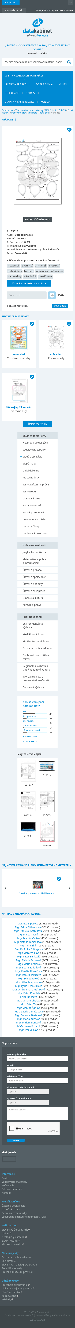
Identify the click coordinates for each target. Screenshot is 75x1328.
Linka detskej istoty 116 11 (17, 1288)
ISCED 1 (49, 110)
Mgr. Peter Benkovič (28, 956)
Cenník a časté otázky (19, 101)
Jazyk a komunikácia (34, 552)
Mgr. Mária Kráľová (29, 963)
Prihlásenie (10, 2)
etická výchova (15, 271)
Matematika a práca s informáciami (34, 561)
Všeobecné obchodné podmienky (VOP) (24, 1216)
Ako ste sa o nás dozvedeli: (20, 1087)
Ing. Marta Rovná (28, 934)
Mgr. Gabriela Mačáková (29, 1011)
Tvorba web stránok (14, 1315)
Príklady (6, 1299)
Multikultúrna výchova (36, 641)
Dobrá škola (44, 84)
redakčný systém (34, 1315)
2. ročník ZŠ (27, 265)
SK (70, 2)
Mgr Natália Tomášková (28, 941)
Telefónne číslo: (15, 1076)
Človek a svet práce (34, 590)
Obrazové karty (31, 498)
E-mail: (10, 1065)
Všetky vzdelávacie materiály (24, 75)
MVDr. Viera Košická (28, 1026)
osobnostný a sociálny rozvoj (49, 271)
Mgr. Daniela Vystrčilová (28, 930)
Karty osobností (32, 505)
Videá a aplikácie (32, 456)
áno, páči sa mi (29, 716)
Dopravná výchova (33, 687)
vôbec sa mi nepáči (31, 730)
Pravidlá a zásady (12, 1268)
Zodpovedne (9, 1295)
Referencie (12, 93)
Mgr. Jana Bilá (28, 945)
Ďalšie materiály (37, 424)
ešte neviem (28, 720)
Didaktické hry (31, 470)
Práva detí (44, 112)
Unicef (5, 1233)
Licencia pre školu (17, 84)
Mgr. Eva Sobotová (28, 978)
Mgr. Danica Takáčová (28, 974)
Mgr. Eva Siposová (27, 923)
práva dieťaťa (30, 276)
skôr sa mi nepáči (30, 725)
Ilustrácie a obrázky (34, 519)
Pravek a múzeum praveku (17, 1272)
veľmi (25, 711)
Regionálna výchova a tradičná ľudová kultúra (36, 667)
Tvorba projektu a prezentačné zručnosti (36, 678)
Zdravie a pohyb (32, 604)
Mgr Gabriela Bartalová (28, 1015)
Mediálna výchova (33, 634)
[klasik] (52, 295)
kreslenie (28, 271)
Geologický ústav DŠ (13, 1237)
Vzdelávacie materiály (14, 1181)
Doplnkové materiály (35, 533)
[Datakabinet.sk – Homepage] (37, 25)
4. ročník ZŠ (60, 110)
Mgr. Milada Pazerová (28, 960)
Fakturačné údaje (12, 1189)
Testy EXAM (29, 491)
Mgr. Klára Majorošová (29, 982)
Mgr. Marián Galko (28, 938)
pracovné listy (14, 276)
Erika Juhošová (28, 996)
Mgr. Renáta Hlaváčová (28, 971)
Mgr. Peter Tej (29, 1004)
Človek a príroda (32, 570)
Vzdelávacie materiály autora (29, 283)
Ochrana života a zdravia (37, 648)
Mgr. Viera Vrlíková (28, 952)
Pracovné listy (31, 477)
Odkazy (30, 93)
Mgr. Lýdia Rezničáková (28, 985)
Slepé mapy (29, 463)
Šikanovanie (9, 1261)
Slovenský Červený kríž (15, 1229)
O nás (63, 84)
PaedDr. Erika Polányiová (28, 949)
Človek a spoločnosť (34, 577)
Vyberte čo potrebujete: (19, 1098)
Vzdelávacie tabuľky (34, 449)
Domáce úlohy (31, 526)
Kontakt (46, 101)
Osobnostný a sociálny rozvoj (36, 657)
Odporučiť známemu (37, 219)
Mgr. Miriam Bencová (28, 1022)
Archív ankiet (29, 741)
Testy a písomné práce (36, 484)
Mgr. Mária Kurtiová (28, 1018)
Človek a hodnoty (33, 584)
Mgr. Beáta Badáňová (28, 967)
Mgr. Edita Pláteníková (28, 927)
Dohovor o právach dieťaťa (24, 112)
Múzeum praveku (12, 1244)
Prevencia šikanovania (15, 1284)
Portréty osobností (33, 512)
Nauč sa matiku (11, 1292)
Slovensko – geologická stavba (19, 1264)
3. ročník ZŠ (40, 265)
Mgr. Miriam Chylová (29, 1000)
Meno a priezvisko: (16, 1054)
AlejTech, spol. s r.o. (61, 1315)
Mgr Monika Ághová (28, 1007)
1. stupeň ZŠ (13, 265)
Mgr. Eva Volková (28, 1029)
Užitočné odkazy (11, 1209)
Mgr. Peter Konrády (28, 993)
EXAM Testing (10, 1240)
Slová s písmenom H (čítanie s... (37, 893)
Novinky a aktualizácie (35, 442)
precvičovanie (45, 276)
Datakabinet (8, 110)
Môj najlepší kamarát (18, 407)
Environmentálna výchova (33, 625)
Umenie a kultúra (33, 597)
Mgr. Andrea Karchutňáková (28, 989)
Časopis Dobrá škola (13, 1205)
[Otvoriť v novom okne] (37, 1321)
